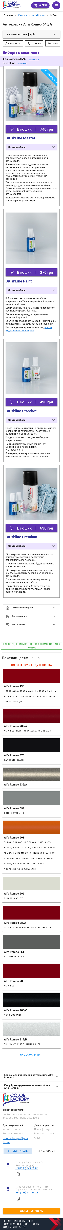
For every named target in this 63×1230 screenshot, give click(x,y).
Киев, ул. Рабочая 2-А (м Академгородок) (29, 1164)
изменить (34, 59)
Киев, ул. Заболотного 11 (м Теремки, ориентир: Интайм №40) (34, 1188)
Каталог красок (11, 1129)
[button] (31, 608)
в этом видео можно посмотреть (29, 329)
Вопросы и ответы (13, 1133)
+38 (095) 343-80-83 (26, 1168)
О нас (37, 1137)
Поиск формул (42, 1129)
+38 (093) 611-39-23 (26, 1192)
